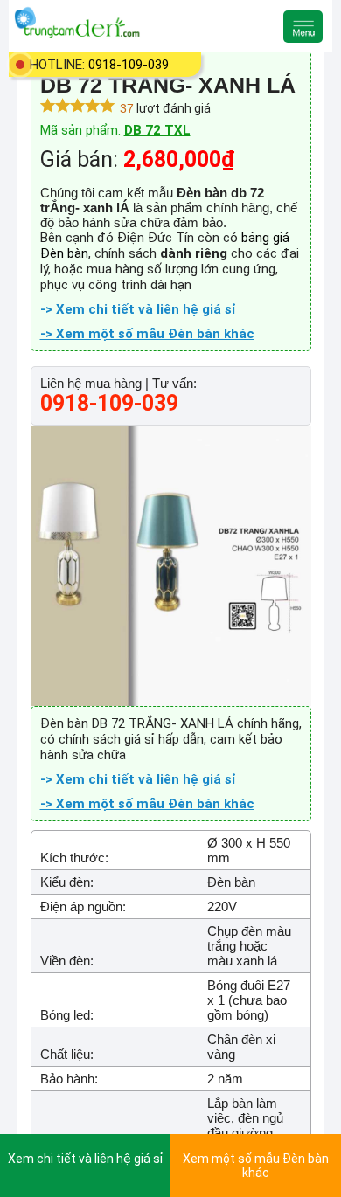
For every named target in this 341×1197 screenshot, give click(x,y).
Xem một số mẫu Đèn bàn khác (256, 1166)
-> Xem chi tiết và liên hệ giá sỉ (138, 309)
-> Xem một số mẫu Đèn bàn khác (147, 334)
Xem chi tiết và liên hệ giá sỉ (85, 1159)
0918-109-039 (128, 65)
